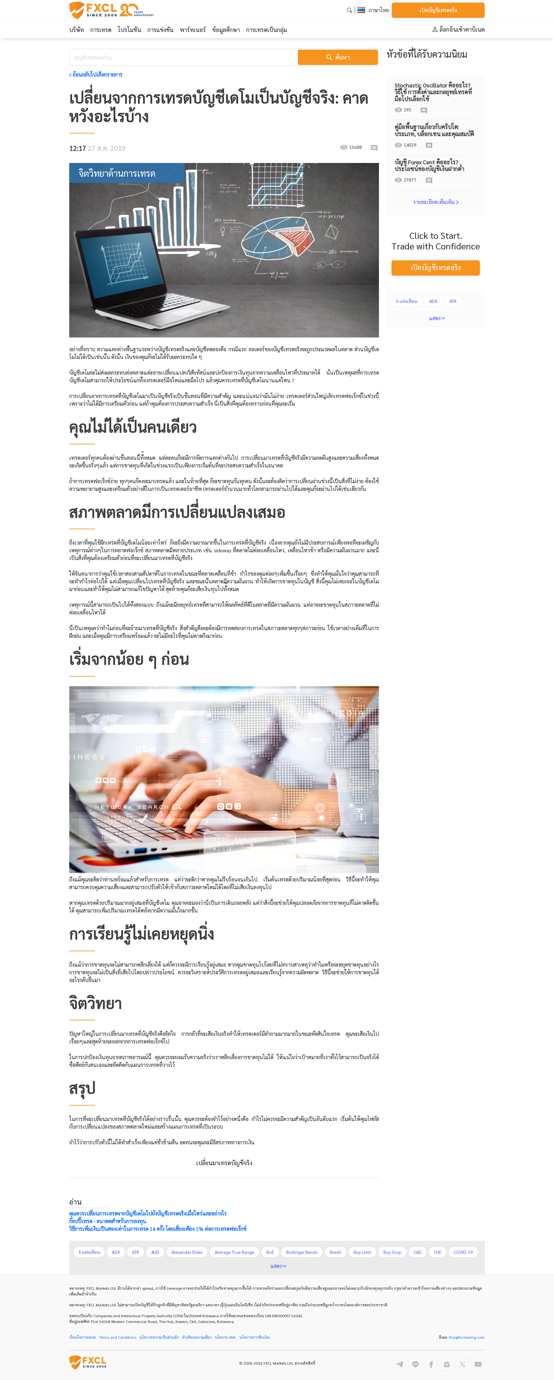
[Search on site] (349, 10)
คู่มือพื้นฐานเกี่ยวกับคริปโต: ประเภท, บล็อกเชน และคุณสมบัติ (434, 130)
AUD (155, 1252)
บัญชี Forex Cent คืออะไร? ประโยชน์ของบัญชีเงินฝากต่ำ (429, 165)
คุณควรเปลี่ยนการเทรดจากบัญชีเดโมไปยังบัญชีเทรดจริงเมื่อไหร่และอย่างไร (148, 1213)
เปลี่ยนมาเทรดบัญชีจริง (224, 1162)
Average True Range (234, 1252)
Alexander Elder (187, 1252)
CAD (418, 1252)
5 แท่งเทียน (406, 301)
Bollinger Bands (302, 1252)
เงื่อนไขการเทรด (82, 1337)
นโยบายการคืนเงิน (254, 1337)
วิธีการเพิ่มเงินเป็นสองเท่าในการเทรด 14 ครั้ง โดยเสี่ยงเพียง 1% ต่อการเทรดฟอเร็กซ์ (158, 1228)
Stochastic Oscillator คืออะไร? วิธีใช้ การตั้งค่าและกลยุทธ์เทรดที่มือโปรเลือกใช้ (433, 91)
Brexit (335, 1252)
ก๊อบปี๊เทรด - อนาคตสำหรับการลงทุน (107, 1221)
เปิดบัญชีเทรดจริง (438, 10)
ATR (453, 301)
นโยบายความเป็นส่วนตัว (159, 1337)
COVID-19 (463, 1252)
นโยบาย (225, 1337)
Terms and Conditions (117, 1337)
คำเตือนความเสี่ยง (197, 1337)
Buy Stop (392, 1252)
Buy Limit (362, 1252)
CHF (437, 1252)
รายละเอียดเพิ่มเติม (434, 202)
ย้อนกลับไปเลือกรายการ (97, 74)
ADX (433, 301)
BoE (270, 1252)
